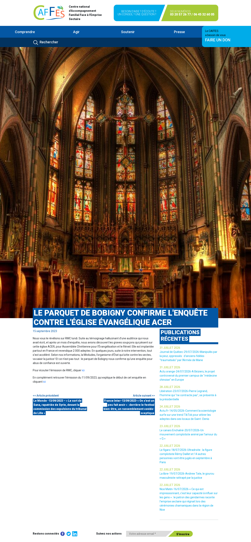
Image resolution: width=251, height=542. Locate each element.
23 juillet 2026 (170, 426)
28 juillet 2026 (170, 387)
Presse (179, 32)
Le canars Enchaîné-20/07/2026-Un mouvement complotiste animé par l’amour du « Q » (188, 434)
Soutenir (128, 32)
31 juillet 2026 (170, 347)
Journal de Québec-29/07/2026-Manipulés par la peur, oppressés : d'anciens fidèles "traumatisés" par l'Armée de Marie (188, 356)
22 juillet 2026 (170, 445)
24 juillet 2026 (170, 406)
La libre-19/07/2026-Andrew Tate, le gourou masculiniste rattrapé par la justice (187, 475)
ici (83, 370)
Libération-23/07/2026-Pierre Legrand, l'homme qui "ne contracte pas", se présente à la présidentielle (188, 395)
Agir (76, 32)
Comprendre (25, 32)
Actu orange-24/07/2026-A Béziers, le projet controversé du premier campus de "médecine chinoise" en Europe (188, 375)
